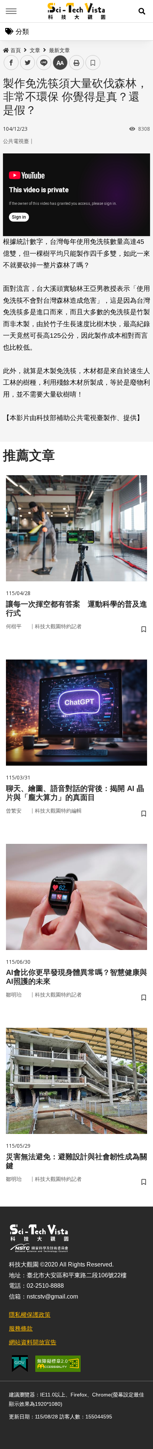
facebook (11, 63)
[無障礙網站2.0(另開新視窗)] (58, 1364)
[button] (142, 11)
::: (5, 49)
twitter (27, 63)
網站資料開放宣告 (32, 1342)
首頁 (15, 50)
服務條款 (21, 1328)
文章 (35, 50)
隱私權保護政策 (30, 1315)
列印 (76, 62)
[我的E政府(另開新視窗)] (20, 1363)
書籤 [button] (92, 62)
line (41, 63)
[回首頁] (77, 11)
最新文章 (59, 50)
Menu (11, 11)
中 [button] (60, 63)
